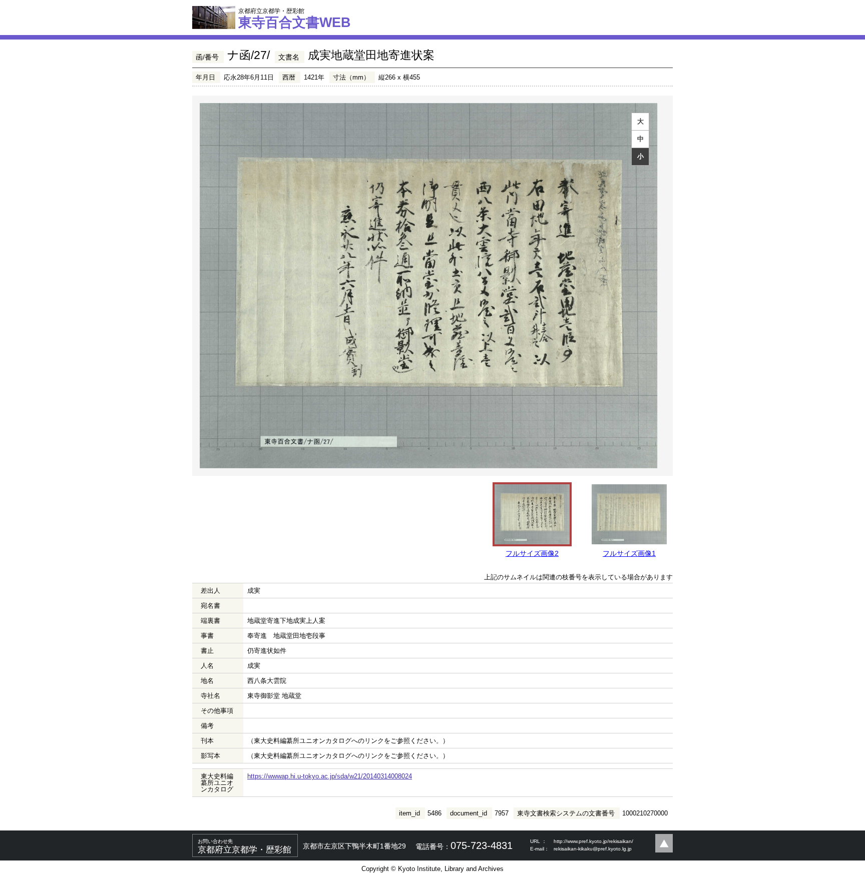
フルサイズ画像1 (629, 553)
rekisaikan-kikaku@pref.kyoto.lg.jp (593, 848)
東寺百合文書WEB (294, 19)
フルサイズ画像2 (532, 553)
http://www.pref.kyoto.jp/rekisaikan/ (593, 841)
